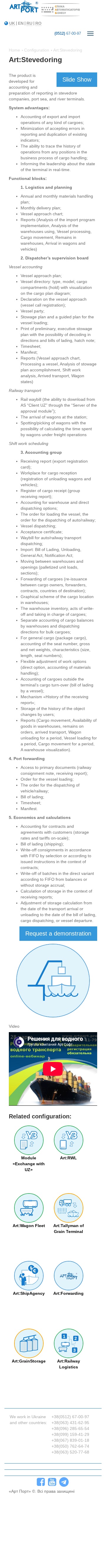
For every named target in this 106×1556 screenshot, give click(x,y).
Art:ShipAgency (29, 1293)
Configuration (36, 50)
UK (12, 23)
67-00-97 (67, 33)
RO (38, 23)
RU (29, 23)
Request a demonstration (58, 933)
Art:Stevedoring (67, 50)
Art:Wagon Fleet (29, 1225)
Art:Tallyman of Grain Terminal (68, 1228)
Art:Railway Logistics (68, 1364)
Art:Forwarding (68, 1293)
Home (14, 50)
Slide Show (76, 79)
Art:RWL (68, 1158)
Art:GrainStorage (29, 1361)
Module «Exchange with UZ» (29, 1164)
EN (21, 23)
